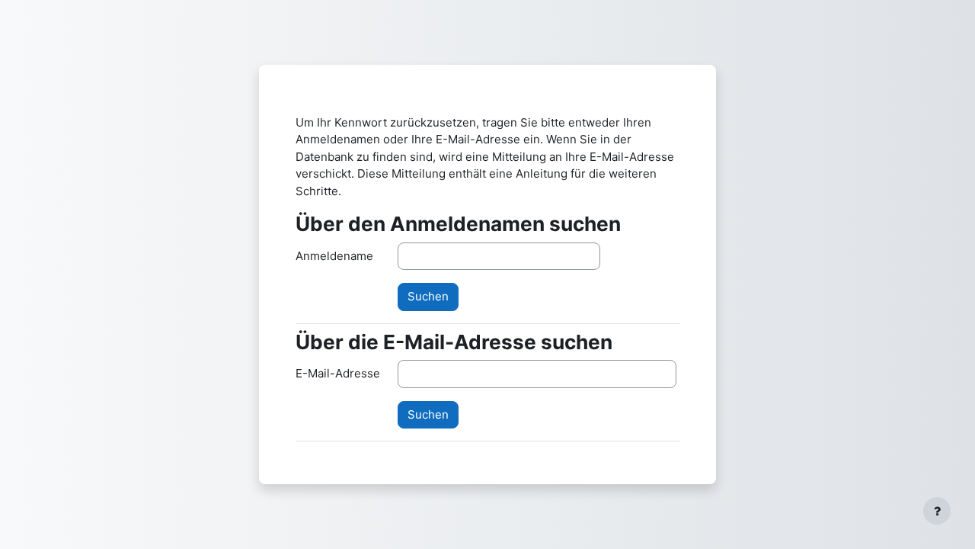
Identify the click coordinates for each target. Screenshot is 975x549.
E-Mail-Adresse (338, 373)
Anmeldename (334, 256)
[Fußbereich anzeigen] (937, 511)
